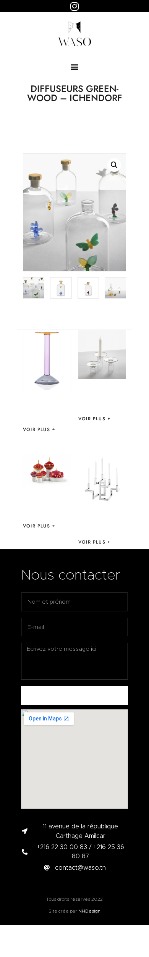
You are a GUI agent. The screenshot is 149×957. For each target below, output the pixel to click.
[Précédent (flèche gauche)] (13, 478)
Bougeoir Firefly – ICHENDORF (99, 396)
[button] (74, 66)
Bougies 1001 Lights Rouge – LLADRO (46, 504)
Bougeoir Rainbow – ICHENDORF (45, 407)
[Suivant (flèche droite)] (135, 478)
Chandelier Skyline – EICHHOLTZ (101, 520)
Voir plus (36, 429)
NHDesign (89, 911)
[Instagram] (74, 6)
